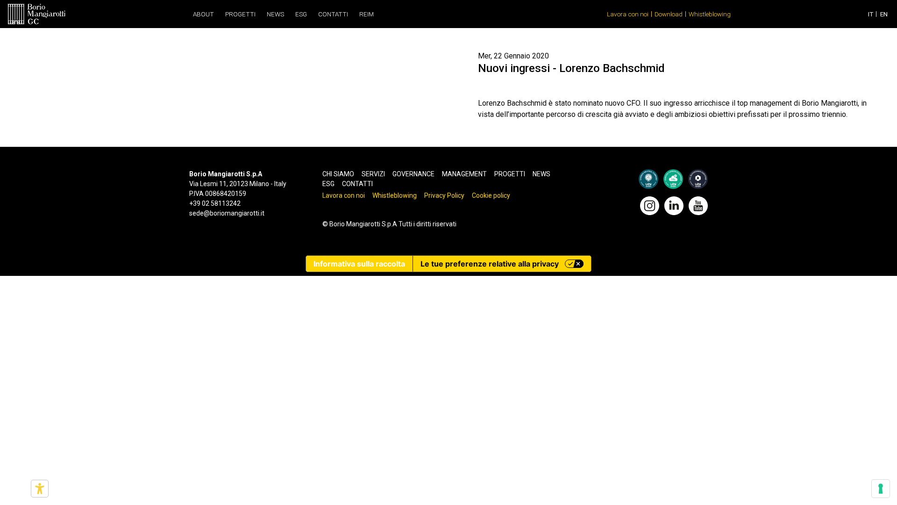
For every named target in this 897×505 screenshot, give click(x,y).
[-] (36, 14)
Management (464, 174)
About (203, 14)
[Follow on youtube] (698, 205)
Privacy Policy (444, 195)
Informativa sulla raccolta (359, 263)
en (884, 14)
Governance (413, 174)
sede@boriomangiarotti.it (226, 213)
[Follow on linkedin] (673, 205)
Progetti (240, 14)
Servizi (373, 174)
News (275, 14)
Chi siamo (338, 174)
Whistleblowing (710, 14)
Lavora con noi (627, 14)
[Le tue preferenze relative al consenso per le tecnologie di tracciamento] (881, 489)
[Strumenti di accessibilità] (40, 489)
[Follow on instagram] (649, 205)
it (870, 14)
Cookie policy (491, 195)
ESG (301, 14)
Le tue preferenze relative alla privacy (489, 263)
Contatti (333, 14)
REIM (366, 14)
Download (669, 14)
